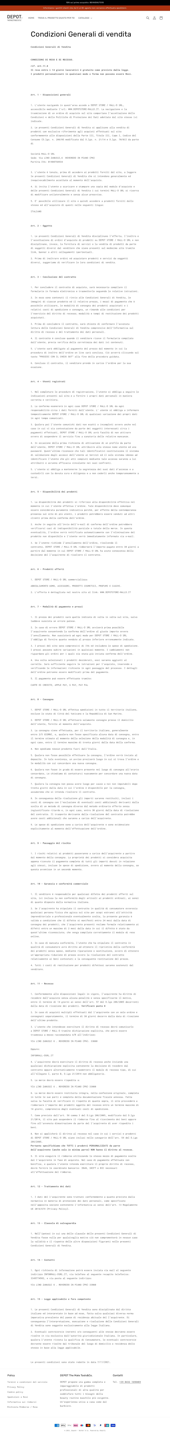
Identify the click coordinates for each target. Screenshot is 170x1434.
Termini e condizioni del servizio (27, 1382)
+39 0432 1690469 (130, 1382)
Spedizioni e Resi (17, 1397)
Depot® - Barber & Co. (80, 1430)
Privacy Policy (15, 1387)
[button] (85, 18)
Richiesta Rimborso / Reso (22, 1407)
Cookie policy (15, 1392)
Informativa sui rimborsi (21, 1402)
